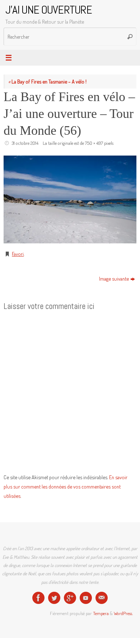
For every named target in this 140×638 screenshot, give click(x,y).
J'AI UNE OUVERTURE (48, 10)
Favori (18, 254)
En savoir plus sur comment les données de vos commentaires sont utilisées (65, 486)
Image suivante (114, 278)
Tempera (101, 613)
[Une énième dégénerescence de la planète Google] (70, 598)
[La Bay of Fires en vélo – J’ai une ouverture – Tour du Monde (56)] (70, 199)
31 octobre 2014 (24, 143)
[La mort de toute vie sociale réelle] (38, 598)
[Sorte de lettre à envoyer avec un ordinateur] (101, 598)
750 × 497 (94, 143)
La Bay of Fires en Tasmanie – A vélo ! (47, 81)
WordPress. (123, 613)
